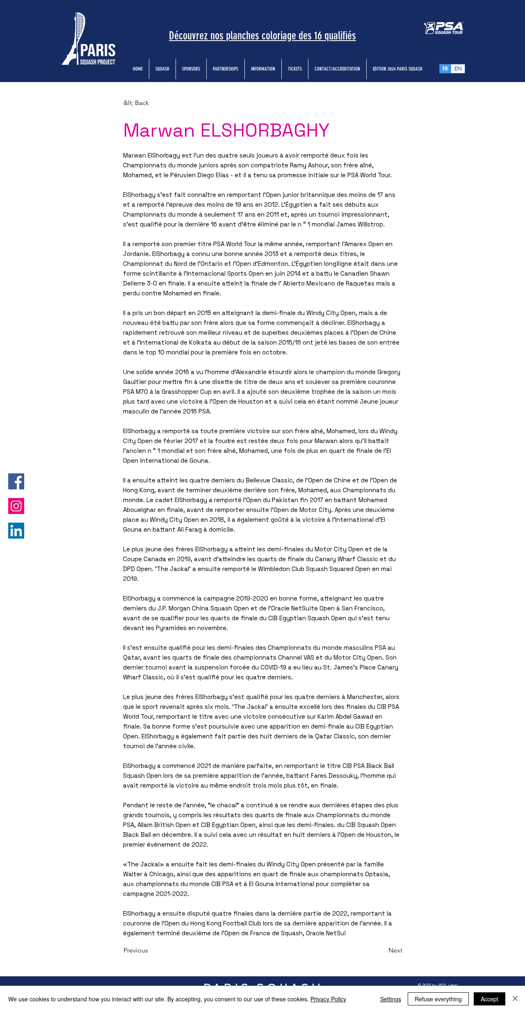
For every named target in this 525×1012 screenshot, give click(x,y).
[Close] (515, 998)
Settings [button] (390, 999)
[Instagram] (16, 506)
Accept (489, 999)
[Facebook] (16, 481)
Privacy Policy (328, 999)
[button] (150, 103)
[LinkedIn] (16, 531)
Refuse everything (438, 999)
